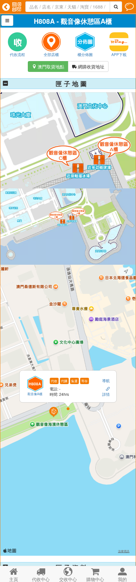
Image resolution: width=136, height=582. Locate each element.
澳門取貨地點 (48, 66)
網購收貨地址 (88, 66)
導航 (106, 380)
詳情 (106, 394)
